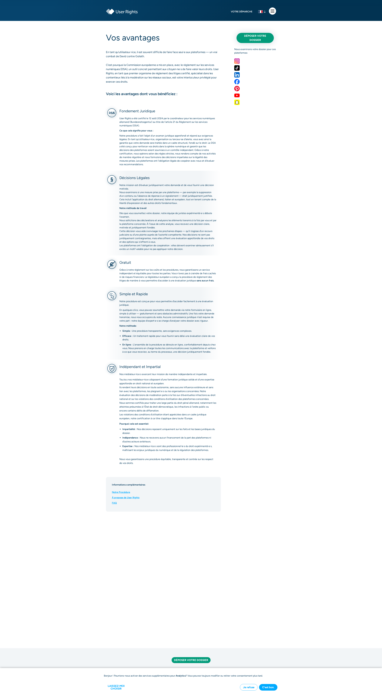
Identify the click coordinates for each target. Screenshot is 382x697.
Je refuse (248, 687)
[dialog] (191, 682)
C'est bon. (268, 687)
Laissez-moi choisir (116, 687)
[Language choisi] (262, 11)
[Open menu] (272, 11)
